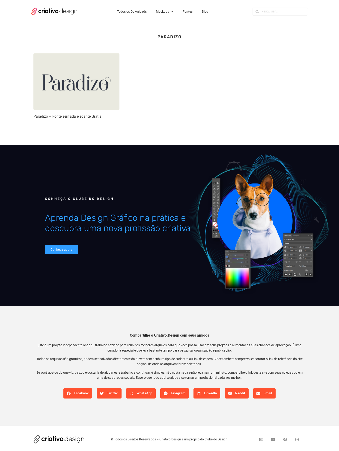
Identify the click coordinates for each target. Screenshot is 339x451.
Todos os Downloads (132, 11)
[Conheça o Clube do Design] (257, 225)
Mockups (162, 11)
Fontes (188, 11)
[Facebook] (285, 439)
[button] (77, 393)
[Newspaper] (261, 439)
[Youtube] (273, 439)
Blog (205, 11)
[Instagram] (297, 439)
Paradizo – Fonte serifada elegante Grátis (67, 116)
